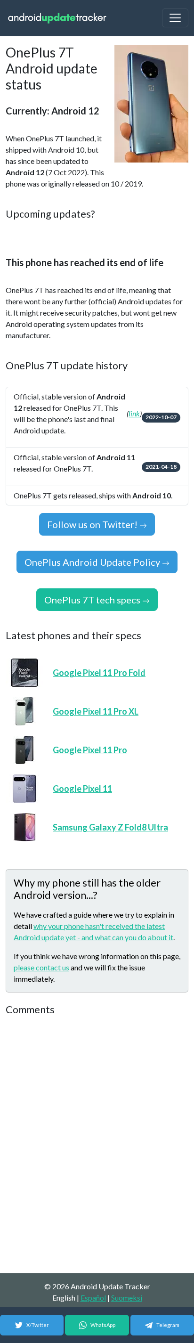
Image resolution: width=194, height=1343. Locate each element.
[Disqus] (97, 1145)
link (134, 413)
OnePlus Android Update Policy (93, 562)
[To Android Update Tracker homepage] (57, 18)
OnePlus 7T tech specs (93, 599)
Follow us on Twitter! (93, 524)
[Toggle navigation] (175, 17)
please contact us (41, 967)
